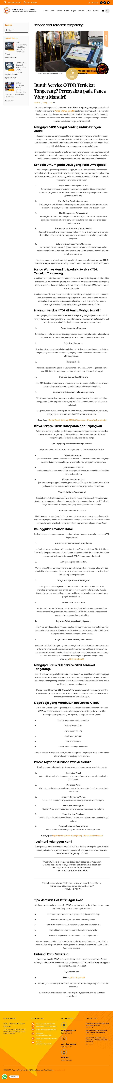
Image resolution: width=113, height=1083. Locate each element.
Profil (52, 11)
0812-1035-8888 (76, 659)
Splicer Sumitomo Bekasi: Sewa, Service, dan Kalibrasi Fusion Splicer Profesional (15, 90)
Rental (66, 11)
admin (37, 103)
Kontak (95, 11)
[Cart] (102, 11)
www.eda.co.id (59, 1070)
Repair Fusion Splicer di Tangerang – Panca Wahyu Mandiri (77, 835)
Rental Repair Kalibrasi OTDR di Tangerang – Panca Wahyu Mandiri (77, 420)
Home (46, 11)
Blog (45, 103)
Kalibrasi (81, 11)
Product (59, 11)
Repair (73, 11)
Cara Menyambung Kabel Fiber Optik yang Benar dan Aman (16, 48)
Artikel (88, 11)
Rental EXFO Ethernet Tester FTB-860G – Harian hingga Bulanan (15, 68)
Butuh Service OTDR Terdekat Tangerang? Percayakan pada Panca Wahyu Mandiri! (70, 91)
